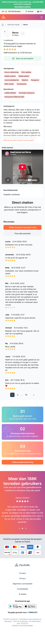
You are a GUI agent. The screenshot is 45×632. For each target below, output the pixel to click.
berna (25, 24)
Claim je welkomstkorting (22, 462)
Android (30, 11)
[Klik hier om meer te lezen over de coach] (18, 140)
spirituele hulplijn (13, 24)
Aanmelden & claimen (23, 7)
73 (26, 395)
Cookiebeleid (22, 589)
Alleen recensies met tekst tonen (22, 227)
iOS (40, 11)
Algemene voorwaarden (22, 584)
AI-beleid (22, 594)
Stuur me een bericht (24, 58)
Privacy (22, 578)
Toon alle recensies (22, 233)
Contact (22, 573)
